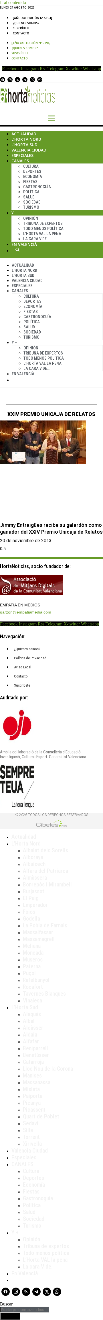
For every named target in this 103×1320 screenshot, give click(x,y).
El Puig (31, 898)
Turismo (31, 207)
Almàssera (35, 877)
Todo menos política (43, 228)
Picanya (32, 1102)
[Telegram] (24, 79)
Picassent (34, 1109)
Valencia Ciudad (28, 150)
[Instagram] (10, 79)
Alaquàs (32, 1014)
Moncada (33, 952)
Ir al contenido (13, 2)
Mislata (31, 1089)
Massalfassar (38, 932)
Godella (31, 918)
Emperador (35, 905)
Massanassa (36, 1082)
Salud (29, 197)
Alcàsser (33, 1027)
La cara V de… (36, 239)
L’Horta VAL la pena (45, 1259)
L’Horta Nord (26, 139)
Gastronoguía (37, 187)
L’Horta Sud (24, 144)
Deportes (32, 171)
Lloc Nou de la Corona (48, 1068)
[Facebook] (2, 79)
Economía (32, 176)
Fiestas (30, 181)
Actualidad (23, 133)
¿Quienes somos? (26, 23)
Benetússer (36, 1055)
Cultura (31, 166)
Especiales (22, 155)
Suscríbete (21, 28)
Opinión (30, 218)
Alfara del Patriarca (45, 870)
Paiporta (32, 1096)
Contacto (21, 33)
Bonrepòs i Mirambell (47, 884)
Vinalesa (32, 1000)
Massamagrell (39, 939)
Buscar (17, 249)
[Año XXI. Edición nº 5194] (32, 18)
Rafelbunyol (36, 980)
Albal (29, 1021)
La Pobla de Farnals (45, 925)
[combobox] (24, 1310)
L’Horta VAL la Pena (42, 233)
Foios (29, 911)
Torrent (31, 1136)
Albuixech (34, 864)
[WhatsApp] (39, 79)
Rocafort (33, 986)
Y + (14, 212)
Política (31, 192)
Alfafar (31, 1041)
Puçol (29, 973)
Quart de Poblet (41, 1116)
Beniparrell (35, 1048)
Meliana (32, 945)
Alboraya (33, 857)
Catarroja (33, 1061)
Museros (33, 959)
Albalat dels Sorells (45, 850)
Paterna (32, 966)
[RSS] (17, 79)
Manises (32, 1075)
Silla (28, 1130)
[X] (32, 79)
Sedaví (30, 1123)
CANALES (22, 1164)
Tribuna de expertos (43, 223)
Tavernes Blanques (44, 993)
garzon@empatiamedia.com (25, 612)
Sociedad (32, 202)
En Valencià (24, 244)
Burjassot (33, 891)
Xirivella (32, 1143)
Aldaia (30, 1034)
